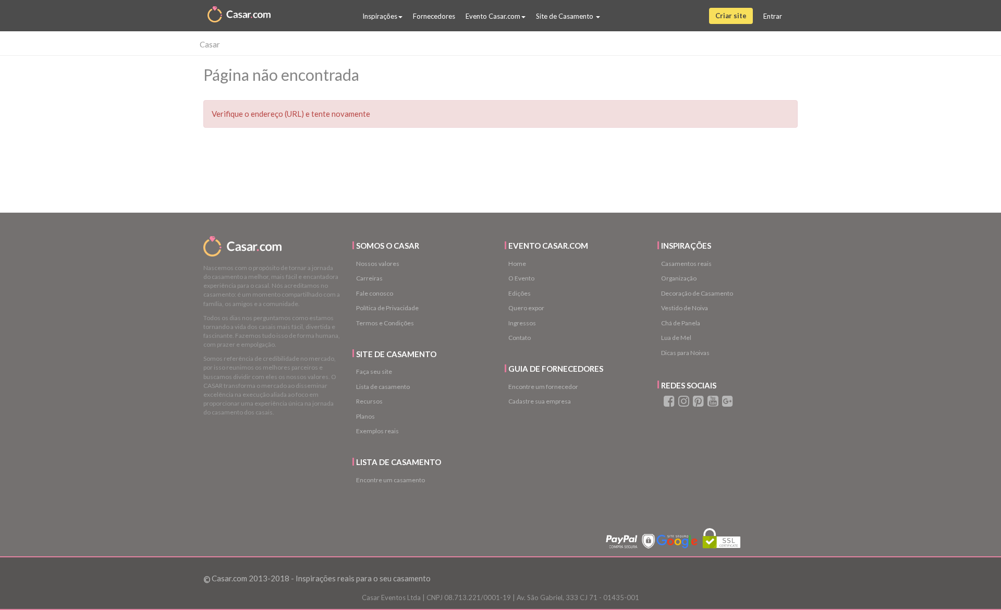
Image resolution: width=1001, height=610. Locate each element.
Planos (365, 416)
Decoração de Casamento (697, 293)
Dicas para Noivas (685, 353)
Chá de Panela (680, 323)
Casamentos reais (686, 263)
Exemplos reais (377, 431)
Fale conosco (374, 293)
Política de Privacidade (387, 308)
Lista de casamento (383, 387)
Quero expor (526, 308)
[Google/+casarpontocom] (726, 403)
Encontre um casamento (390, 480)
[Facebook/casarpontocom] (668, 403)
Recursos (369, 401)
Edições (519, 293)
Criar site (731, 15)
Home (517, 263)
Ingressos (522, 323)
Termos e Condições (385, 323)
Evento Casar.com (493, 16)
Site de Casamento (565, 16)
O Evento (521, 278)
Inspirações (379, 16)
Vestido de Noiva (684, 308)
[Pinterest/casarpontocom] (697, 403)
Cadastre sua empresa (539, 401)
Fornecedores (434, 16)
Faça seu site (374, 371)
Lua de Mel (676, 337)
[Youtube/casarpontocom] (712, 403)
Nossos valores (377, 263)
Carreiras (369, 278)
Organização (679, 278)
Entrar (772, 16)
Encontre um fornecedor (543, 387)
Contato (519, 337)
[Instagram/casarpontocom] (683, 403)
